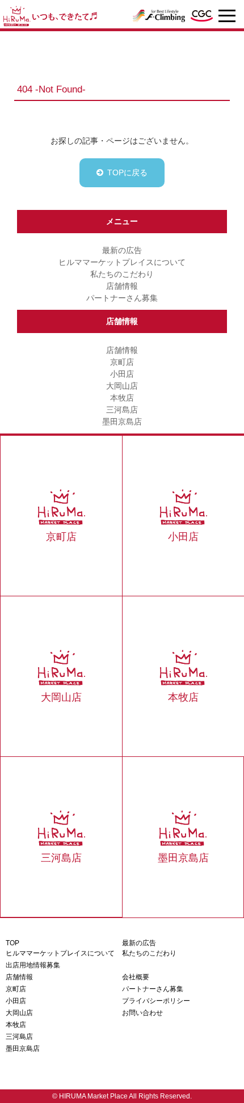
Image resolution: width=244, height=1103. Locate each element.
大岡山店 (122, 385)
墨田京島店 (122, 421)
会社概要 (135, 977)
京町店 (122, 362)
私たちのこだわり (122, 274)
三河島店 (122, 409)
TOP (12, 943)
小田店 (122, 373)
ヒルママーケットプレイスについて (122, 262)
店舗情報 (122, 286)
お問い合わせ (142, 1013)
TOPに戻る (127, 172)
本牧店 (122, 397)
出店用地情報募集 (33, 965)
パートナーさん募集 (122, 297)
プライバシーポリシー (156, 1001)
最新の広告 (122, 250)
